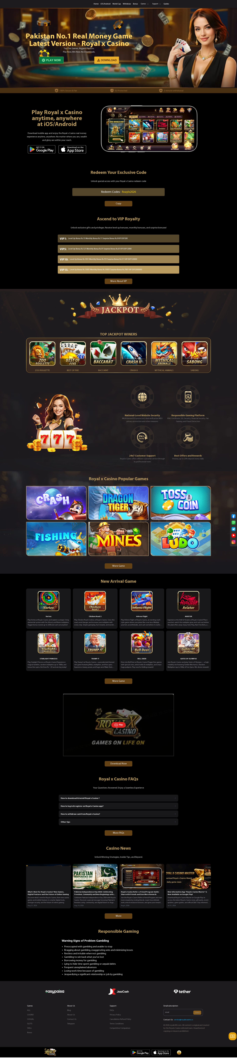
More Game (118, 566)
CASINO (30, 1015)
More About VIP (118, 281)
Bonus (135, 4)
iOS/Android (105, 4)
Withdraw (127, 4)
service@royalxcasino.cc (183, 1020)
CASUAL (30, 1019)
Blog (69, 1010)
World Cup (116, 4)
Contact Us (71, 1019)
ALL (28, 1010)
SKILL (29, 1028)
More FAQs (118, 833)
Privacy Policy (115, 1015)
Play (121, 725)
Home (96, 4)
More (118, 916)
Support (155, 4)
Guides (166, 4)
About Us (71, 1015)
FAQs (112, 1010)
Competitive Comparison (120, 1028)
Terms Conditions (117, 1024)
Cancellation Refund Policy (120, 1019)
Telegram (71, 1024)
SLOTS (29, 1024)
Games (143, 4)
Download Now (118, 763)
